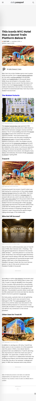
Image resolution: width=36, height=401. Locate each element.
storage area (25, 195)
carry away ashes (10, 199)
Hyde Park (23, 294)
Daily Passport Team (15, 69)
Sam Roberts (19, 278)
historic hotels (17, 85)
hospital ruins (14, 79)
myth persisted (20, 301)
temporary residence (20, 143)
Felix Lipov (7, 186)
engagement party (8, 139)
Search (33, 2)
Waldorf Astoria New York (12, 126)
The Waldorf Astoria (10, 95)
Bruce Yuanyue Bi (8, 123)
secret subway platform (25, 75)
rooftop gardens (16, 77)
